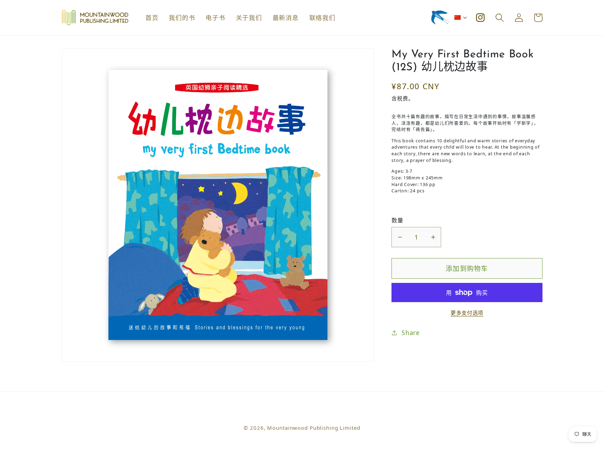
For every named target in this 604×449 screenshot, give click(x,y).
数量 (397, 220)
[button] (461, 17)
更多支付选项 (467, 312)
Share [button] (411, 333)
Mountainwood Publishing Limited (313, 427)
